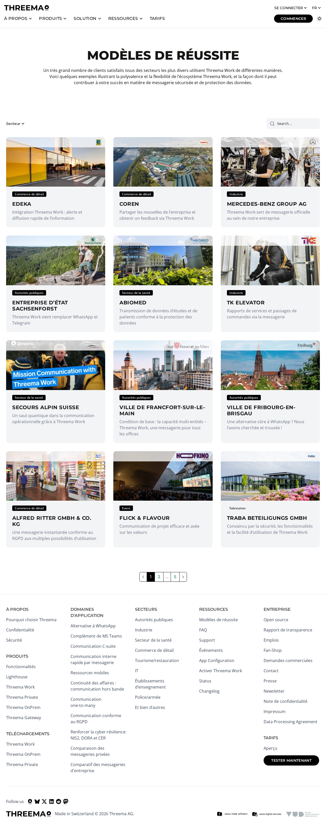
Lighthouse (17, 677)
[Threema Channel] (30, 801)
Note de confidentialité (285, 701)
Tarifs (157, 18)
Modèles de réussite (218, 620)
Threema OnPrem (23, 707)
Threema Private (22, 697)
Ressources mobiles (90, 673)
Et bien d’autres (150, 707)
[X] (44, 801)
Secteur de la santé (153, 640)
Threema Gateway (23, 717)
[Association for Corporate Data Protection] (303, 814)
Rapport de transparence (288, 630)
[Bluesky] (37, 801)
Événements (211, 650)
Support (207, 640)
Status (205, 681)
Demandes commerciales (288, 660)
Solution (85, 18)
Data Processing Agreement (290, 721)
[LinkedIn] (51, 801)
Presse (270, 681)
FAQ (203, 630)
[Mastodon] (66, 801)
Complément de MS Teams (96, 636)
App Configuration (216, 660)
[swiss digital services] (266, 814)
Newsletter (274, 691)
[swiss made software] (232, 814)
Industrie (143, 630)
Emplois (271, 640)
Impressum (275, 711)
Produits (50, 18)
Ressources (123, 18)
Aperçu (270, 748)
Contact (271, 670)
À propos (15, 18)
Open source (276, 620)
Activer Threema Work (220, 670)
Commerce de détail (154, 650)
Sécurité (14, 640)
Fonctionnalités (21, 666)
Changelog (209, 691)
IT (136, 670)
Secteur (13, 123)
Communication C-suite (93, 646)
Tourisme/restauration (157, 660)
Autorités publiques (154, 620)
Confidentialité (20, 630)
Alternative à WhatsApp (93, 626)
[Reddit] (59, 801)
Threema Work (20, 687)
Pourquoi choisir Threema (31, 620)
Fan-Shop (273, 650)
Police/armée (147, 697)
